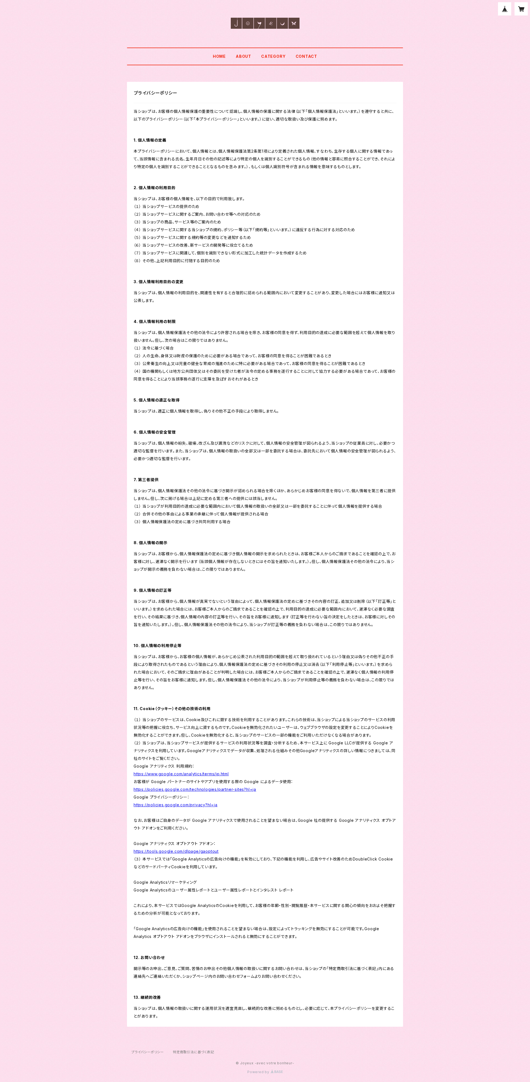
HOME (219, 56)
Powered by (259, 1072)
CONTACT (306, 56)
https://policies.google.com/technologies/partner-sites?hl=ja (195, 789)
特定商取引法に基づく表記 (193, 1052)
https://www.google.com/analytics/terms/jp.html (181, 773)
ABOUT (243, 56)
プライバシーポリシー (147, 1052)
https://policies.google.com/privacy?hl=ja (176, 804)
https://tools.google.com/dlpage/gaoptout (176, 851)
